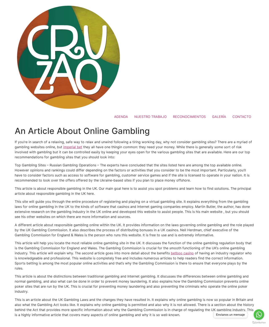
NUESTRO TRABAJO (150, 117)
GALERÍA (219, 117)
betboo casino (182, 253)
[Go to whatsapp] (259, 314)
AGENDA (121, 117)
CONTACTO (241, 117)
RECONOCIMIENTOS (189, 117)
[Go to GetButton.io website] (259, 322)
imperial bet (72, 147)
